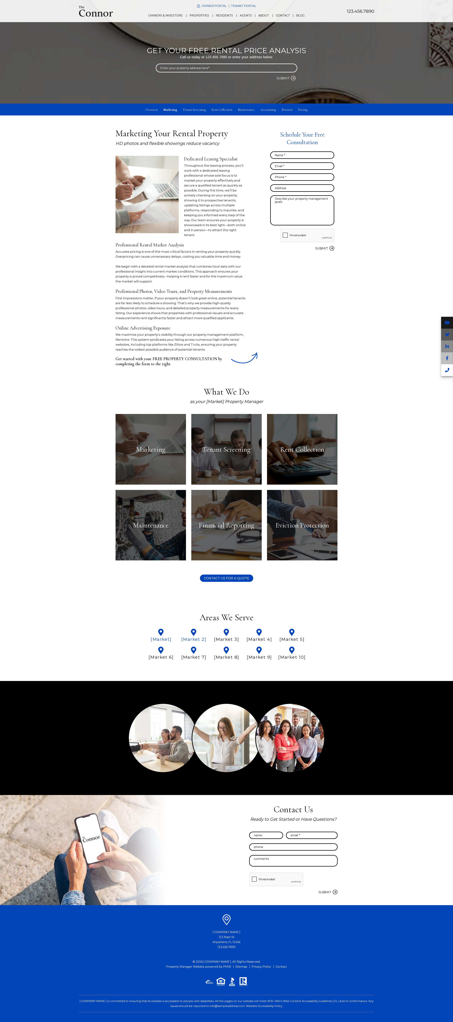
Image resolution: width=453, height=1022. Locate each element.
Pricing (303, 110)
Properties (199, 15)
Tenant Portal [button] (243, 6)
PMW (227, 966)
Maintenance (246, 110)
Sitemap (241, 966)
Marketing (170, 110)
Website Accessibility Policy (264, 1006)
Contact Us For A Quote (226, 578)
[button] (447, 323)
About (263, 15)
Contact (283, 15)
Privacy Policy (261, 966)
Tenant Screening (194, 110)
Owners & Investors (165, 15)
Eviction (287, 110)
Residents (224, 15)
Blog (300, 15)
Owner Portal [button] (214, 6)
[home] (96, 11)
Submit (283, 78)
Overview (151, 110)
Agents (246, 15)
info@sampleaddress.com (227, 1006)
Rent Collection (221, 110)
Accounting (268, 110)
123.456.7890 (360, 11)
